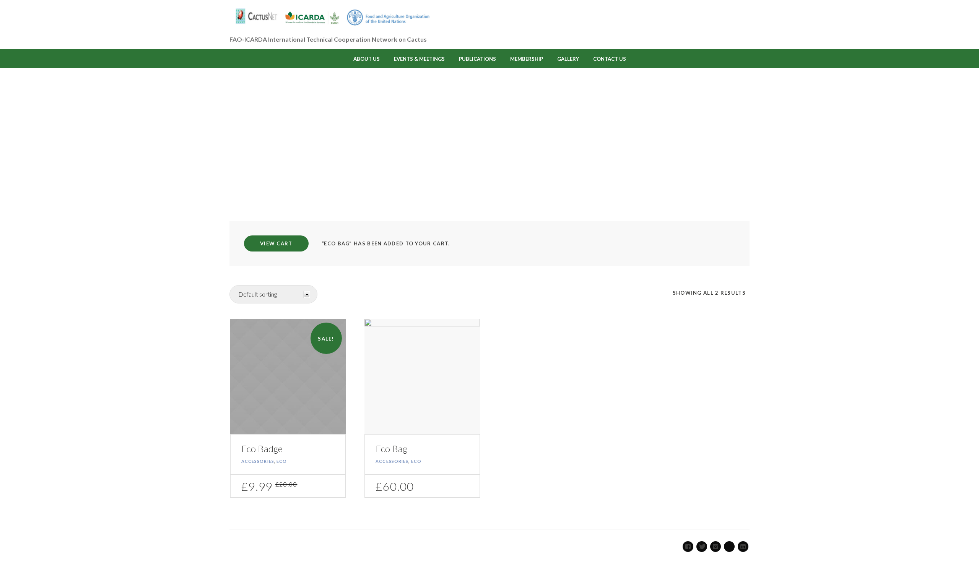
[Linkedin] (743, 546)
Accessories (257, 461)
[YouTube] (729, 546)
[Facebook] (688, 546)
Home (474, 157)
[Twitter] (701, 546)
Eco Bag (391, 448)
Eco (281, 461)
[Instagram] (715, 546)
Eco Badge (262, 448)
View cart (276, 243)
